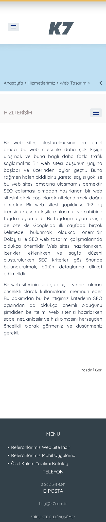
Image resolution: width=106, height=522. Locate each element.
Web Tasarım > (75, 83)
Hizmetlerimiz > (43, 83)
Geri (98, 369)
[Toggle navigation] (13, 27)
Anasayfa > (15, 83)
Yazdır (86, 369)
